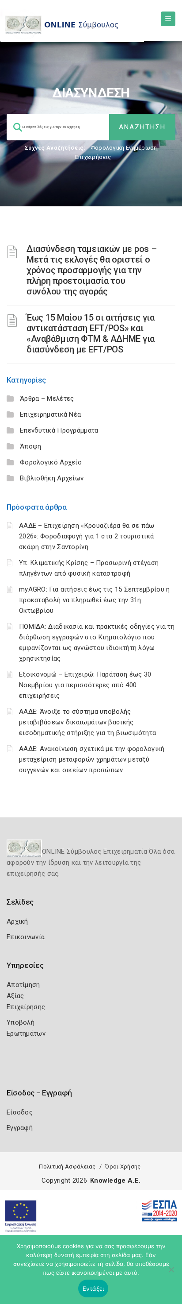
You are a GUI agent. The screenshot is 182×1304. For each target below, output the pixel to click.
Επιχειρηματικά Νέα (50, 414)
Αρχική (17, 921)
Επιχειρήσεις (93, 157)
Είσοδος (20, 1112)
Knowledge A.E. (115, 1180)
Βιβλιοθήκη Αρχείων (51, 478)
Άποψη (31, 446)
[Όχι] (171, 1274)
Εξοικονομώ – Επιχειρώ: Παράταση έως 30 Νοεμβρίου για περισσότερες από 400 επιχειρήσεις (85, 685)
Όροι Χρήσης (122, 1166)
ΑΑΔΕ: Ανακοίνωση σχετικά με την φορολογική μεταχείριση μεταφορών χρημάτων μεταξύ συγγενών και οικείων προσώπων (92, 759)
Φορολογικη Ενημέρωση (124, 147)
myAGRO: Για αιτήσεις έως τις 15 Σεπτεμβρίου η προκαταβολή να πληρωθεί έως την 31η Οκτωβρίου (94, 600)
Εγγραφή (20, 1128)
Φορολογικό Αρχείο (51, 462)
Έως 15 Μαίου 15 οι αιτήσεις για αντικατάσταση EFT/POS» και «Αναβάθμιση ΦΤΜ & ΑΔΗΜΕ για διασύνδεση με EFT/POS (91, 333)
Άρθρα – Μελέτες (47, 398)
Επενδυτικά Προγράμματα (59, 430)
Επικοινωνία (26, 937)
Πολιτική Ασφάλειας (67, 1166)
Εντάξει (93, 1288)
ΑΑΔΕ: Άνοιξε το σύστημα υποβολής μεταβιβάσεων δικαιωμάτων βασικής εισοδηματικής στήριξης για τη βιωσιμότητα (87, 722)
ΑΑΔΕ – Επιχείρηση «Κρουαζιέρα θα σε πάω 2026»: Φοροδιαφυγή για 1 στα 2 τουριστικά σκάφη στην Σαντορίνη (87, 536)
